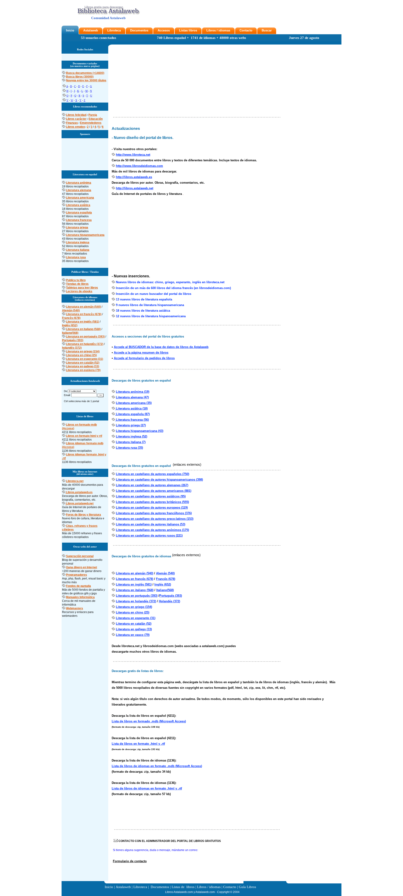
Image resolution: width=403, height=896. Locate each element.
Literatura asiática (78, 205)
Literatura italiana (77, 250)
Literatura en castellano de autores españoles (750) (152, 474)
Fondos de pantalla (78, 586)
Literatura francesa (79, 220)
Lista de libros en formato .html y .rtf (138, 743)
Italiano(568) (70, 332)
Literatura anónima (78, 182)
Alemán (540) (71, 310)
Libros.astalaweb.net (80, 503)
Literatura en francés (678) (83, 314)
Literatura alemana (78, 190)
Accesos (164, 30)
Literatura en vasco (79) (132, 635)
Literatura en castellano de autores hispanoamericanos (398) (159, 479)
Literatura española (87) (132, 414)
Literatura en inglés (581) (82, 321)
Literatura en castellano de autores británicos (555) (152, 502)
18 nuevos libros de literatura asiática (143, 310)
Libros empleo (75, 126)
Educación (96, 119)
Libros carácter (76, 119)
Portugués (167, 595)
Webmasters (74, 608)
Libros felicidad (76, 115)
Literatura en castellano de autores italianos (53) (150, 524)
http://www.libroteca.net (133, 154)
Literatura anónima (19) (132, 391)
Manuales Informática (80, 597)
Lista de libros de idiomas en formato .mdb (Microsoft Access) (157, 766)
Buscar (267, 30)
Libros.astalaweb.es (79, 492)
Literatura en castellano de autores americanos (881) (153, 491)
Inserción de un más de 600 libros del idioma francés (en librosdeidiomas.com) (173, 288)
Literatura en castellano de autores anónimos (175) (152, 530)
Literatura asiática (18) (131, 408)
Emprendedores (90, 122)
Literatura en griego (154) (83, 351)
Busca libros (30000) (80, 76)
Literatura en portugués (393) (85, 336)
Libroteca (114, 30)
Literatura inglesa (77, 242)
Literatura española (79, 212)
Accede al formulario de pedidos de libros (144, 358)
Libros (211, 30)
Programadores (76, 574)
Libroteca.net (74, 481)
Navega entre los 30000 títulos (86, 80)
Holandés (166, 601)
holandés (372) (72, 347)
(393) (178, 595)
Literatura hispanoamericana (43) (139, 431)
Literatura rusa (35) (129, 447)
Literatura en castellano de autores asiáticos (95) (151, 496)
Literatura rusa (76, 257)
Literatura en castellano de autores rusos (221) (149, 535)
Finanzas (72, 122)
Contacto (246, 30)
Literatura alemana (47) (132, 397)
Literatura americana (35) (134, 403)
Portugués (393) (72, 340)
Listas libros (188, 30)
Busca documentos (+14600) (85, 73)
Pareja (92, 115)
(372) (176, 601)
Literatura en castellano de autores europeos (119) (152, 507)
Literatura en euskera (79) (83, 370)
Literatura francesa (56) (132, 419)
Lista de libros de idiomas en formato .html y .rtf (147, 788)
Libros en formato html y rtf (84, 436)
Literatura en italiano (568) (83, 329)
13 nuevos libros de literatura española (144, 299)
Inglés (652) (69, 325)
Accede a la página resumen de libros (141, 352)
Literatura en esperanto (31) (84, 359)
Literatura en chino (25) (81, 355)
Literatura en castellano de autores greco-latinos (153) (154, 518)
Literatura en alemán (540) (83, 306)
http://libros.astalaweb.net (134, 188)
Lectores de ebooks (79, 291)
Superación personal (80, 556)
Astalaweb (90, 30)
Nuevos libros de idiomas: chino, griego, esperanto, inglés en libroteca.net (170, 282)
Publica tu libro (76, 280)
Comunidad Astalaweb (108, 18)
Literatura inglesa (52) (131, 436)
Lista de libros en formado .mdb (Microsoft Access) (149, 721)
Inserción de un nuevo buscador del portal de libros (153, 294)
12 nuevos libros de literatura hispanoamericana (151, 316)
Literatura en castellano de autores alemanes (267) (152, 485)
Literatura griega (77, 227)
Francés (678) (71, 318)
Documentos (139, 30)
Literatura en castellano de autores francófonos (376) (154, 513)
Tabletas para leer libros (82, 287)
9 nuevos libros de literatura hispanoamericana (150, 305)
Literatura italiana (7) (131, 442)
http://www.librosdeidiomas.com (139, 166)
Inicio (70, 30)
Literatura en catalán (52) (82, 362)
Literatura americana (80, 197)
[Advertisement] (85, 152)
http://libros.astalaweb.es (134, 177)
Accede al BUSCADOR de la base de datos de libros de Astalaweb (161, 347)
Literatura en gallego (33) (82, 366)
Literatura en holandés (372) (84, 344)
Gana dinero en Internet (81, 567)
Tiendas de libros (77, 284)
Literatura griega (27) (131, 425)
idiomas (224, 30)
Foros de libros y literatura (83, 514)
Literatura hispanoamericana (85, 235)
